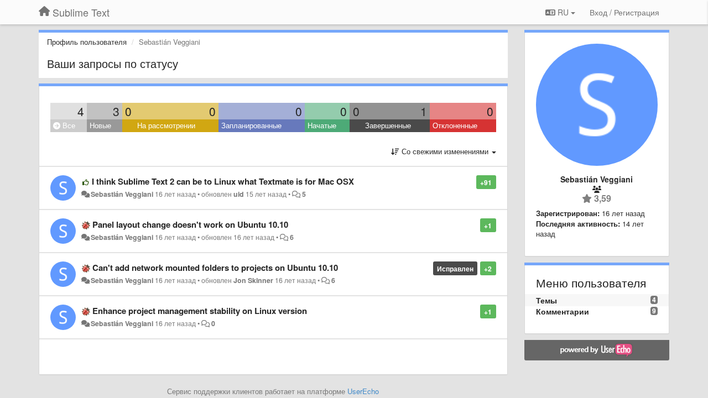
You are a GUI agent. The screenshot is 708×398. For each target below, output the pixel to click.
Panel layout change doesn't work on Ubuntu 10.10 (190, 224)
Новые (100, 125)
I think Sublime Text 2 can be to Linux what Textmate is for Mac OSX (223, 181)
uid (238, 194)
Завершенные (388, 125)
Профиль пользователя (87, 41)
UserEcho (363, 391)
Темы (546, 300)
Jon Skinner (253, 280)
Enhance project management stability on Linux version (199, 311)
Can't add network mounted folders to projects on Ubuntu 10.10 (215, 267)
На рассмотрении (166, 125)
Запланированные (251, 125)
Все (67, 125)
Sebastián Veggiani (122, 194)
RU (563, 12)
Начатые (322, 125)
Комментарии (562, 311)
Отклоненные (455, 125)
